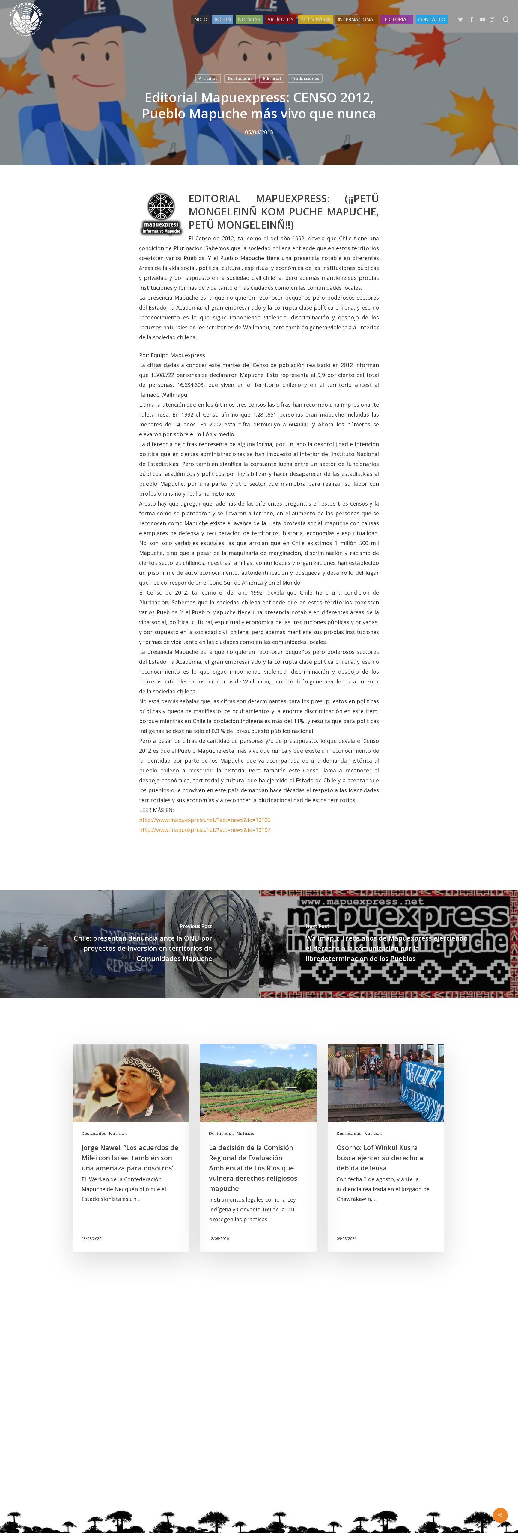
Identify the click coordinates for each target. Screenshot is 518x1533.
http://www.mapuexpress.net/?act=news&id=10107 (204, 829)
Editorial (272, 78)
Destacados (240, 78)
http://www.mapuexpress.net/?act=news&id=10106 (204, 819)
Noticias (118, 1133)
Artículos (208, 78)
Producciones (305, 78)
